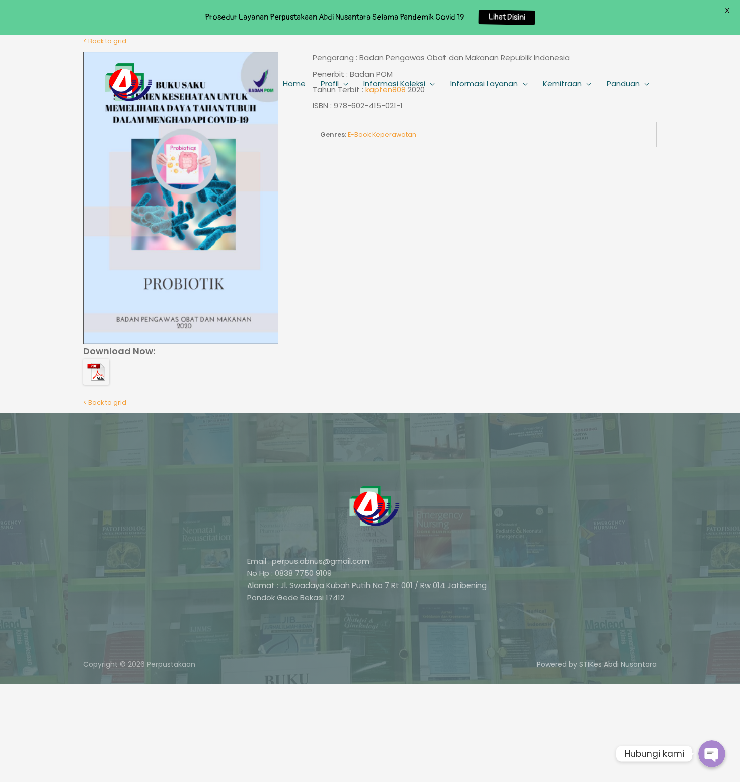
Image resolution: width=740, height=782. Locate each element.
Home (294, 83)
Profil (330, 83)
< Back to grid (104, 402)
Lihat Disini (507, 17)
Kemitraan (562, 83)
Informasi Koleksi (394, 83)
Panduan (623, 83)
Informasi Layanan (484, 83)
